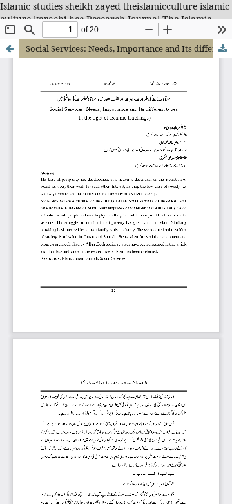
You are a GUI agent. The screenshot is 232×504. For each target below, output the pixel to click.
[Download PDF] (222, 48)
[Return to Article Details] (9, 48)
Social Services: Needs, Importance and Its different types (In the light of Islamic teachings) (129, 48)
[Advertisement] (116, 174)
